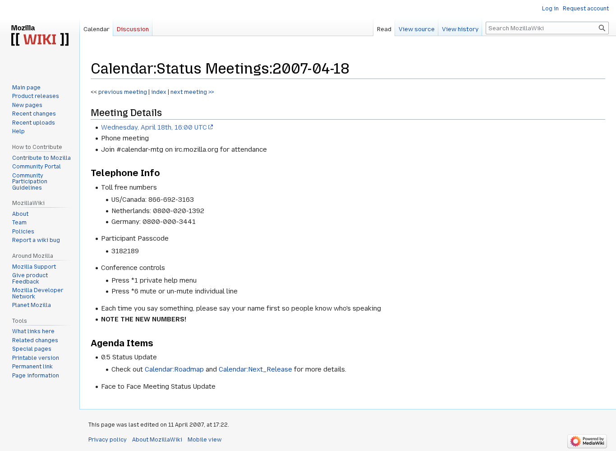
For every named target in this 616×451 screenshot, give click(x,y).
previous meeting (122, 92)
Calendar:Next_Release (255, 369)
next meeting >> (192, 92)
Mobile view (204, 440)
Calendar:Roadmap (174, 369)
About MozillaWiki (157, 440)
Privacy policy (107, 440)
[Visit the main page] (40, 36)
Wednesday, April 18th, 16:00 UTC (154, 127)
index (158, 92)
